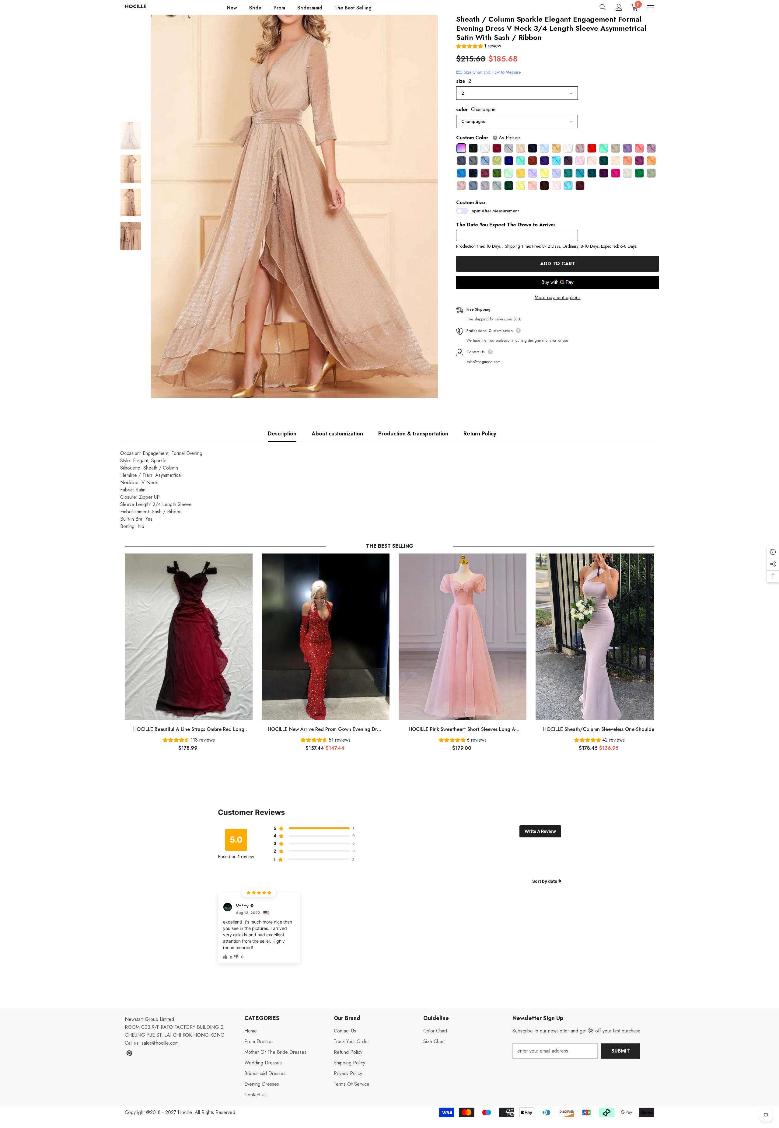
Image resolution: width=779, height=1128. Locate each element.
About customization (337, 434)
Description (282, 434)
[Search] (603, 7)
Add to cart (559, 263)
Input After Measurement (494, 211)
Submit (620, 1050)
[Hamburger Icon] (650, 8)
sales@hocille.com (160, 1042)
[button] (478, 46)
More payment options (558, 297)
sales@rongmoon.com (483, 362)
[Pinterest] (129, 1053)
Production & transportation (413, 434)
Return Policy (479, 434)
